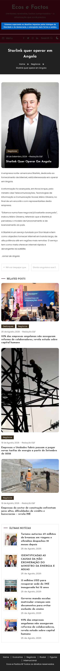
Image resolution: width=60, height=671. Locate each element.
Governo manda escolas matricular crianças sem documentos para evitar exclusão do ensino (36, 603)
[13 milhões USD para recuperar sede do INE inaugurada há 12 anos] (11, 586)
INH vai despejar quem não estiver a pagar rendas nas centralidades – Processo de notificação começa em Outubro (17, 267)
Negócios (12, 151)
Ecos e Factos (30, 7)
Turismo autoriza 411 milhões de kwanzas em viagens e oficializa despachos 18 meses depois (38, 539)
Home (6, 657)
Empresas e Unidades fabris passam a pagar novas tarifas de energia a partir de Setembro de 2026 (29, 450)
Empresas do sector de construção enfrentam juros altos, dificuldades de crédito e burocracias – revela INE (28, 511)
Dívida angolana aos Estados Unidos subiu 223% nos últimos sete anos (46, 267)
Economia (18, 657)
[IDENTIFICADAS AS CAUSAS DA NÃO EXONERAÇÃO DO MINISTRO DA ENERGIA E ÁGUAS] (11, 561)
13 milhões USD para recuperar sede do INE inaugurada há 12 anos (35, 584)
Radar (43, 657)
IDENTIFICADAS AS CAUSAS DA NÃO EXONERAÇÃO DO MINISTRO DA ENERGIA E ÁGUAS (38, 562)
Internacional (30, 660)
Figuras (53, 657)
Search (45, 38)
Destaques (8, 326)
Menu (9, 38)
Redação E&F (36, 156)
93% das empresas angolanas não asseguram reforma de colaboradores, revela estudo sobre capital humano (29, 339)
